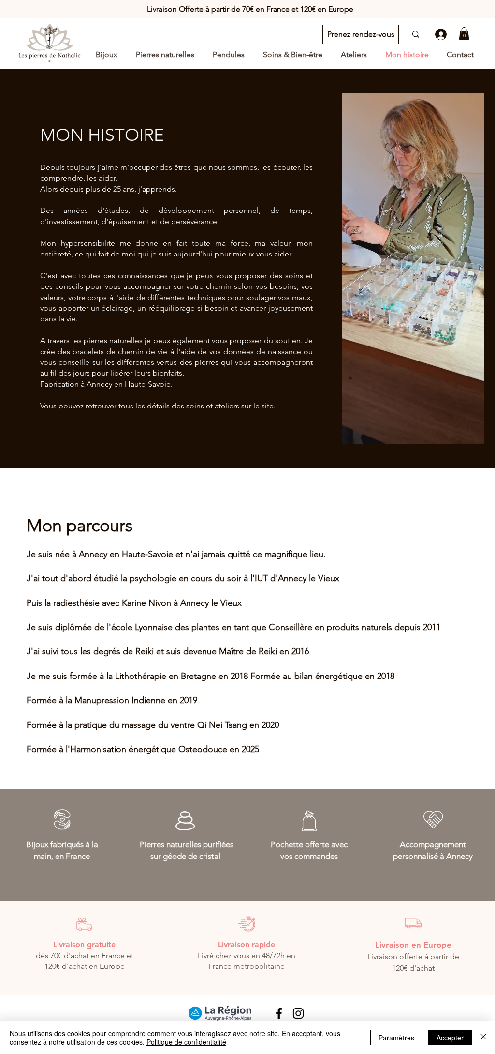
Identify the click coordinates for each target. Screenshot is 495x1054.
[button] (464, 33)
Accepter (450, 1037)
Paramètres (396, 1037)
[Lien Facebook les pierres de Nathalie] (279, 1013)
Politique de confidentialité (186, 1042)
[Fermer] (483, 1037)
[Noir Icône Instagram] (298, 1013)
